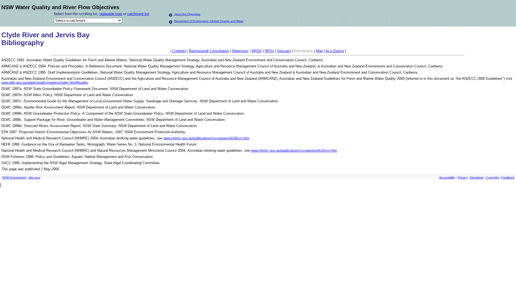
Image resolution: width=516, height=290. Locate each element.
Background (198, 51)
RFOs (269, 51)
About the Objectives (187, 14)
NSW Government (14, 177)
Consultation (219, 51)
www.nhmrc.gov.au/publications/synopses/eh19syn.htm (206, 138)
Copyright (492, 177)
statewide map (110, 14)
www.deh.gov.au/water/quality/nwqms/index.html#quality (44, 83)
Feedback (507, 177)
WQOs (257, 51)
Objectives (240, 51)
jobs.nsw (34, 177)
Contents (179, 51)
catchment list (138, 14)
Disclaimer (477, 177)
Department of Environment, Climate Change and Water (208, 21)
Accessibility (447, 177)
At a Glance (334, 51)
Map (319, 51)
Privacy (463, 177)
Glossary (284, 51)
